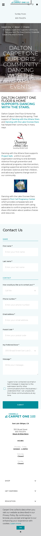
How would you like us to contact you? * (18, 285)
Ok (20, 528)
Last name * (7, 261)
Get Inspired (11, 491)
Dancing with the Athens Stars (25, 119)
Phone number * (9, 299)
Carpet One (6, 27)
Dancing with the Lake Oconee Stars (22, 122)
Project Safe (7, 156)
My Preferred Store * (11, 345)
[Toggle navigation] (3, 4)
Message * (7, 359)
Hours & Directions (20, 434)
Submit (20, 405)
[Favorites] (33, 4)
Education (10, 501)
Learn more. (15, 523)
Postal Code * (8, 329)
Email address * (9, 314)
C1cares (26, 27)
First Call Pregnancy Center (22, 199)
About (17, 27)
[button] (28, 4)
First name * (7, 246)
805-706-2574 (20, 18)
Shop (7, 481)
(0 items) (37, 4)
